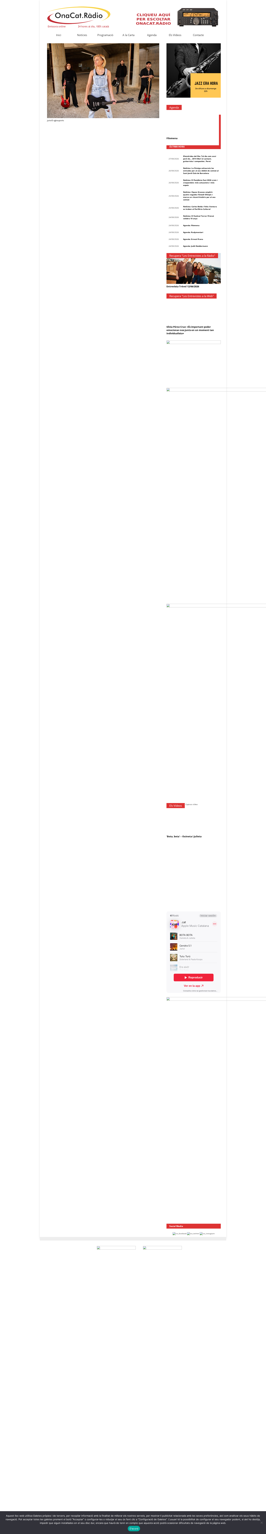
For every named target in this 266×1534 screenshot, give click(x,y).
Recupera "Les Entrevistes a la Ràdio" (192, 255)
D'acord (134, 1528)
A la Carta (128, 35)
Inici (58, 35)
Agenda (152, 35)
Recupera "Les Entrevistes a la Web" (191, 296)
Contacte (198, 35)
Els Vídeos (175, 35)
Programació (105, 35)
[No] (261, 1522)
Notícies (82, 35)
